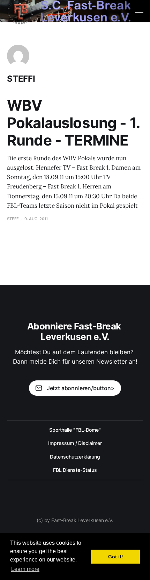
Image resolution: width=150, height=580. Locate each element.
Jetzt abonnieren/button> (81, 388)
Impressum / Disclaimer (75, 443)
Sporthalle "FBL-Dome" (75, 430)
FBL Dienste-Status (75, 470)
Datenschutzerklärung (75, 457)
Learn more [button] (25, 569)
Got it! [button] (115, 556)
